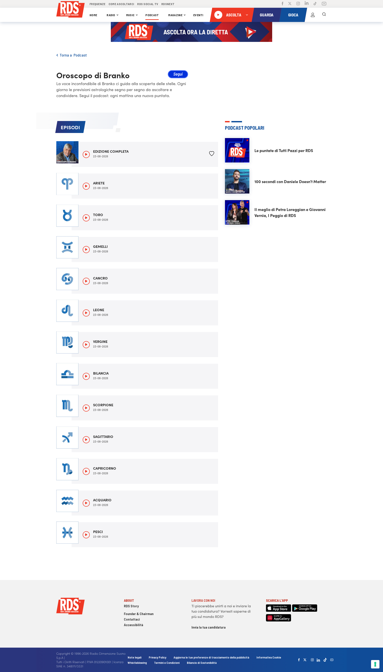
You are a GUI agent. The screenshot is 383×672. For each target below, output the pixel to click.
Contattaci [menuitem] (132, 619)
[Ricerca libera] (324, 15)
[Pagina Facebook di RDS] (282, 4)
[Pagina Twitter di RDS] (290, 4)
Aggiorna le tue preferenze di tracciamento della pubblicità (211, 657)
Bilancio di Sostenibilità (202, 662)
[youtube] (332, 660)
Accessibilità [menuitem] (133, 625)
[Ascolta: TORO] (86, 217)
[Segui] (178, 75)
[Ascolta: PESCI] (86, 534)
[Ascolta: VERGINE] (86, 344)
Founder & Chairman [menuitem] (139, 613)
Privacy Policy (157, 657)
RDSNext (167, 4)
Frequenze (98, 4)
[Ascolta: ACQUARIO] (86, 503)
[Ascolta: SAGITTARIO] (86, 439)
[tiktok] (325, 660)
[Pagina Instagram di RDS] (298, 4)
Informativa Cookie (268, 657)
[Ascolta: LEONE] (86, 312)
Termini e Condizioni (167, 662)
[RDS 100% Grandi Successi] (70, 10)
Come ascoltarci (121, 4)
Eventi (198, 15)
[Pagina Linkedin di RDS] (307, 4)
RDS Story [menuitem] (131, 606)
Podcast (152, 15)
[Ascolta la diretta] (218, 15)
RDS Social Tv (147, 4)
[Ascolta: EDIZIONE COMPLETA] (86, 154)
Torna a (67, 55)
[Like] (211, 154)
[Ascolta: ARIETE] (86, 186)
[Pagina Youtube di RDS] (324, 4)
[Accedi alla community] (312, 15)
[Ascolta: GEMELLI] (86, 249)
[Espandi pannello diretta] (247, 15)
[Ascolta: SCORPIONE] (86, 408)
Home (93, 15)
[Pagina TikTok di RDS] (315, 4)
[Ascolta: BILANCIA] (86, 376)
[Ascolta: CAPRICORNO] (86, 471)
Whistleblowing (137, 662)
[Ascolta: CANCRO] (86, 281)
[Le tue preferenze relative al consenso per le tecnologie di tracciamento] (375, 664)
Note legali (135, 657)
